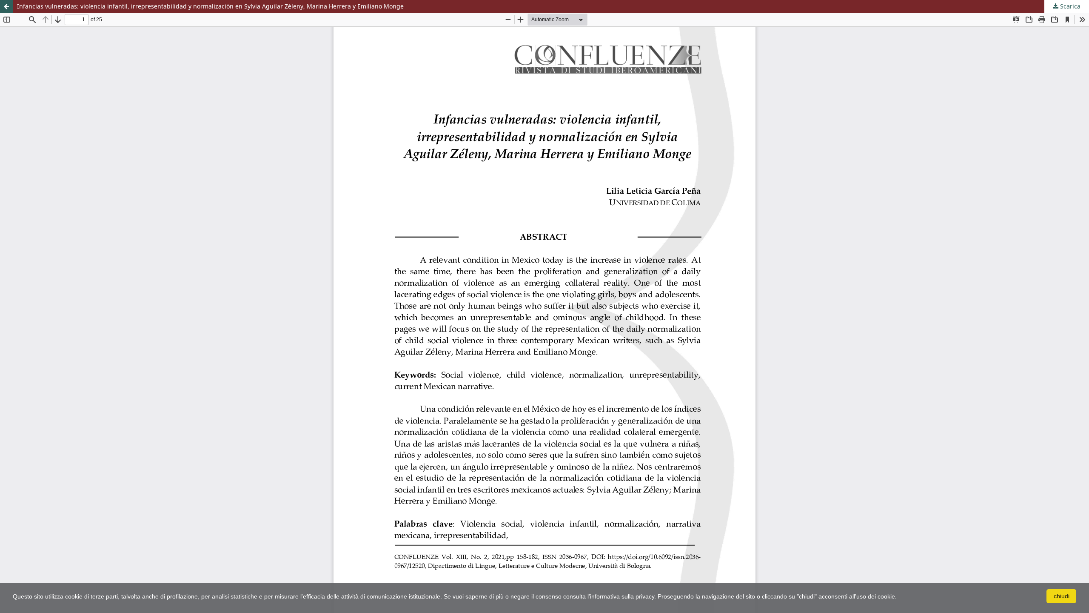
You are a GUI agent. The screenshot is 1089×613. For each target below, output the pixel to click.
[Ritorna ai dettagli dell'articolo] (6, 6)
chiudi (1061, 596)
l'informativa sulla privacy (620, 596)
